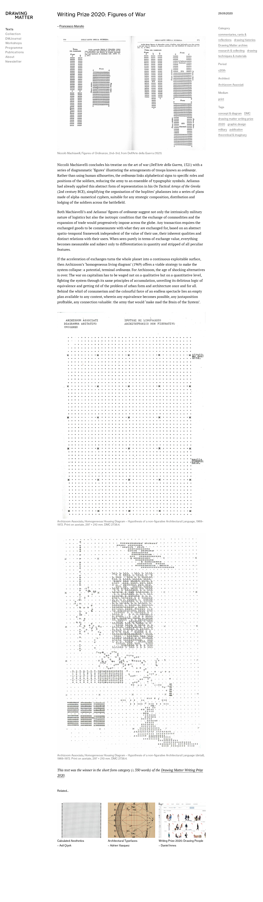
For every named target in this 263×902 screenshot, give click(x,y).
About (9, 57)
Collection (13, 34)
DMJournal (13, 38)
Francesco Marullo (71, 26)
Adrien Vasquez (120, 845)
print (221, 99)
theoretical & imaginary (232, 135)
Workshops (13, 43)
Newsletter (13, 61)
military (222, 129)
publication (236, 129)
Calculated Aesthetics (70, 840)
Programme (14, 47)
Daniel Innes (168, 845)
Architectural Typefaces (122, 840)
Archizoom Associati (230, 84)
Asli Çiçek (65, 845)
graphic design (237, 124)
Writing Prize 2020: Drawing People (181, 840)
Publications (14, 52)
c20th (222, 70)
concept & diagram (230, 113)
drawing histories (244, 40)
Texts (9, 29)
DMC (247, 113)
